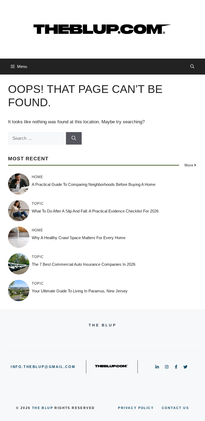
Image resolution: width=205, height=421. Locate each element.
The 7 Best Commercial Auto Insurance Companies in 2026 (83, 264)
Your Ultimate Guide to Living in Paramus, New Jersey (80, 291)
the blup (42, 408)
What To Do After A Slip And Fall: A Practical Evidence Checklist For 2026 (95, 211)
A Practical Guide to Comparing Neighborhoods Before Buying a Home (93, 184)
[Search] (74, 138)
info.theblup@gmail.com (43, 367)
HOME (37, 177)
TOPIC (38, 203)
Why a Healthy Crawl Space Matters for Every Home (78, 237)
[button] (192, 67)
